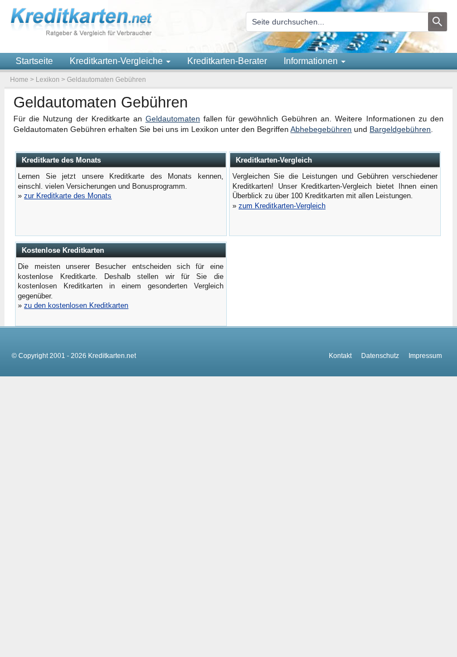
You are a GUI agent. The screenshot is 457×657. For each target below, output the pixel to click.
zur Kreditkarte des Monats (67, 196)
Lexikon (48, 80)
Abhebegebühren (321, 129)
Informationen (312, 61)
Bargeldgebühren (400, 129)
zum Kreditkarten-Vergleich (282, 206)
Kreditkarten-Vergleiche (117, 61)
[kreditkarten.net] (81, 35)
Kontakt (340, 356)
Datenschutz (380, 356)
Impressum (425, 356)
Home (19, 80)
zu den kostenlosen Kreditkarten (76, 305)
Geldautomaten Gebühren (106, 80)
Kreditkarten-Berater (227, 61)
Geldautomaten (172, 119)
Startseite (34, 61)
